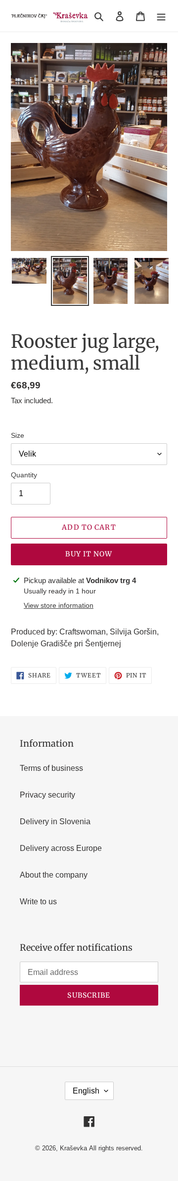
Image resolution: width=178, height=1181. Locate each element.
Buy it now (88, 553)
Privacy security (47, 795)
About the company (54, 875)
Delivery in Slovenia (55, 821)
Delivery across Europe (61, 848)
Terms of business (51, 768)
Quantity (24, 475)
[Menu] (161, 16)
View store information (58, 605)
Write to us (38, 901)
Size (17, 435)
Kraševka (73, 1148)
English (86, 1091)
